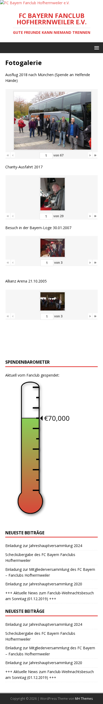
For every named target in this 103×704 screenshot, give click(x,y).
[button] (96, 47)
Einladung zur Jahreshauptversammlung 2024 (43, 545)
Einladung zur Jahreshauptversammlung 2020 (43, 583)
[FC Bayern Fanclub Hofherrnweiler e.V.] (34, 2)
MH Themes (84, 698)
